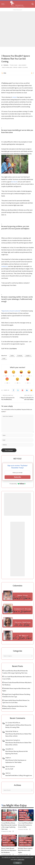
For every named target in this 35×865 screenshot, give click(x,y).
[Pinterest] (22, 390)
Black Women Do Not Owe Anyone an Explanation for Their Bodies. (15, 761)
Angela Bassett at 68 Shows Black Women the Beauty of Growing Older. (18, 726)
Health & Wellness (7, 67)
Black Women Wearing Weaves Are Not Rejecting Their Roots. (16, 752)
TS (4, 817)
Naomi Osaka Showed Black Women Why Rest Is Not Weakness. (8, 850)
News (4, 815)
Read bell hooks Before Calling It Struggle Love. (18, 775)
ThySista (5, 65)
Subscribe (17, 477)
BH (4, 812)
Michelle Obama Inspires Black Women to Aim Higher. (25, 850)
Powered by (13, 483)
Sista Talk (23, 815)
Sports (22, 817)
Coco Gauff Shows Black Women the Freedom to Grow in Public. (25, 825)
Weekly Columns (23, 67)
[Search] (33, 4)
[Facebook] (13, 390)
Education (27, 838)
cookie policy (20, 859)
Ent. (8, 812)
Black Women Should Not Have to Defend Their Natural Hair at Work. (18, 735)
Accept (17, 863)
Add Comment (22, 65)
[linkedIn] (27, 390)
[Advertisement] (17, 29)
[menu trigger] (3, 4)
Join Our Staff (9, 769)
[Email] (31, 390)
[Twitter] (18, 390)
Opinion (15, 67)
